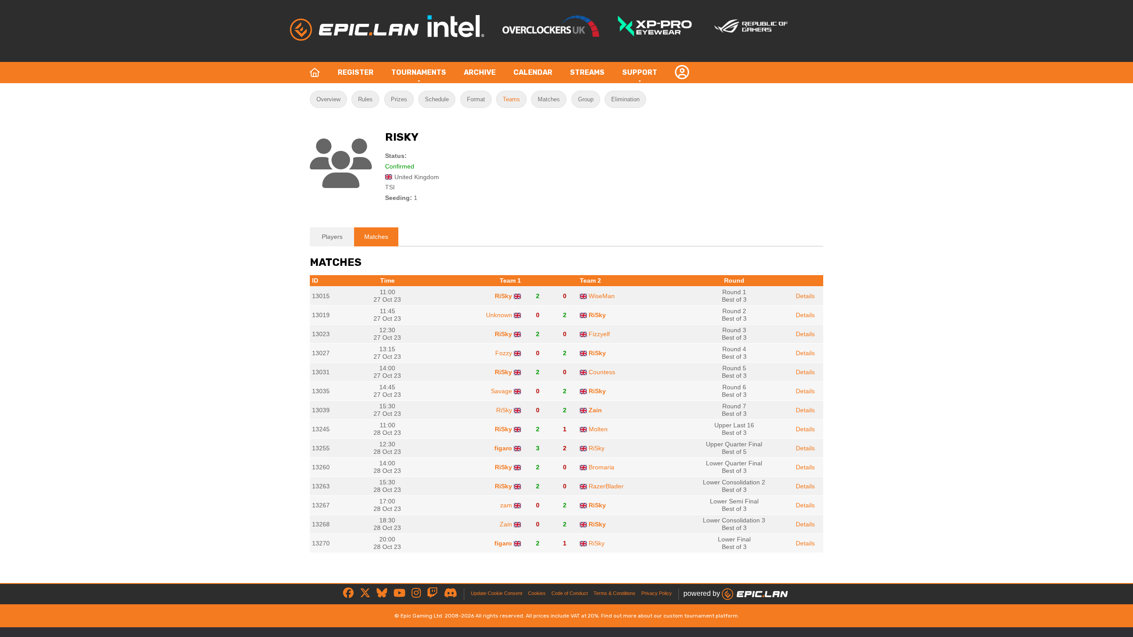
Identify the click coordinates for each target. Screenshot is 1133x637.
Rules (365, 99)
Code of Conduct (569, 593)
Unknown (499, 314)
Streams (587, 72)
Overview (328, 99)
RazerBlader (606, 486)
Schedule (437, 99)
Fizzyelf (599, 334)
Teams (511, 99)
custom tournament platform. (701, 616)
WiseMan (602, 295)
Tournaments (418, 72)
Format (476, 99)
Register (356, 72)
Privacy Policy (656, 593)
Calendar (532, 72)
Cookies (537, 593)
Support (639, 72)
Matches (549, 99)
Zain (595, 410)
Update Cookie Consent (496, 593)
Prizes (399, 99)
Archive (480, 72)
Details (805, 295)
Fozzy (503, 353)
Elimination (625, 99)
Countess (602, 372)
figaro (503, 448)
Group (585, 99)
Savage (501, 391)
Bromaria (601, 467)
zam (506, 505)
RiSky (503, 295)
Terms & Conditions (614, 593)
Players (332, 236)
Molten (598, 429)
